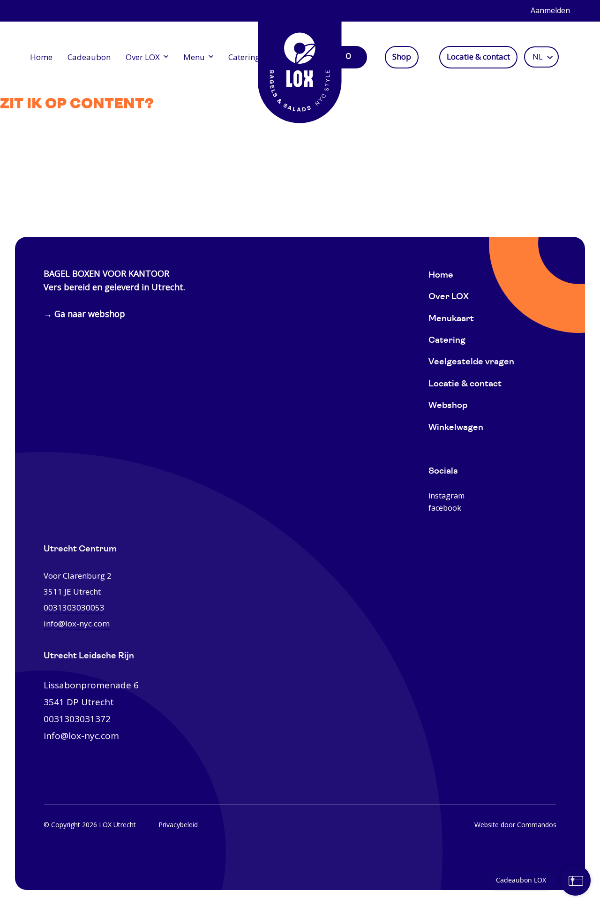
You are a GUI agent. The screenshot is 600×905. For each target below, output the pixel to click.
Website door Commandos (515, 824)
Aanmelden (550, 10)
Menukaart (451, 319)
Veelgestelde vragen (471, 362)
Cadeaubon (89, 57)
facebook (444, 508)
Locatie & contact (478, 56)
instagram (446, 495)
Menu (194, 57)
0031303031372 (77, 719)
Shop (401, 56)
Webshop (447, 405)
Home (41, 57)
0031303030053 (74, 607)
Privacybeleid (178, 824)
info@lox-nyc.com (77, 623)
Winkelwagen (455, 427)
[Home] (300, 66)
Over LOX (143, 57)
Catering (244, 57)
